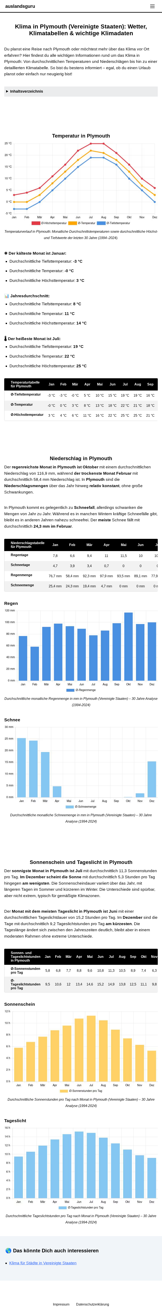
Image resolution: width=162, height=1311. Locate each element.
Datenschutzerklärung (92, 1304)
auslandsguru (20, 6)
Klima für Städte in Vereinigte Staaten (43, 1263)
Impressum (61, 1304)
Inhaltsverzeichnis (26, 91)
